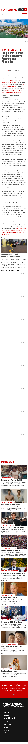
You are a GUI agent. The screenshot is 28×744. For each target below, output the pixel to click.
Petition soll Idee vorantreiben (11, 550)
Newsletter (6, 730)
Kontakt (6, 722)
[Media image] (14, 472)
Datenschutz (7, 712)
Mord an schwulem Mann (9, 671)
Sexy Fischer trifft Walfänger (10, 504)
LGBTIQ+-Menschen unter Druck (11, 646)
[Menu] (25, 9)
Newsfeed (6, 733)
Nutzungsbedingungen (9, 718)
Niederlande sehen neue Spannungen (13, 573)
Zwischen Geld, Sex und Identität (11, 480)
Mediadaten (6, 727)
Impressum (6, 715)
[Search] (19, 9)
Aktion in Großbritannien (9, 597)
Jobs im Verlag (7, 724)
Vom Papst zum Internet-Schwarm (12, 527)
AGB (4, 710)
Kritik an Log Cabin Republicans (11, 622)
